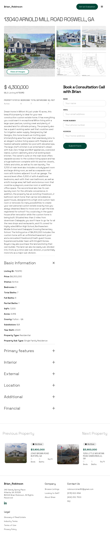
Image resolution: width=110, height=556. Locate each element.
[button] (102, 7)
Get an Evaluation (87, 6)
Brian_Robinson (13, 6)
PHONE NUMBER (69, 120)
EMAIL (65, 110)
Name (65, 99)
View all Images (17, 71)
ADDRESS (67, 131)
